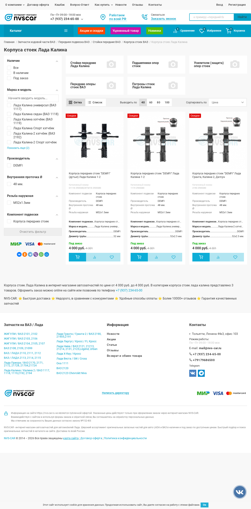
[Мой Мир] (46, 254)
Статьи (112, 344)
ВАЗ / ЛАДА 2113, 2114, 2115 (22, 357)
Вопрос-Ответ (79, 4)
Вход (219, 4)
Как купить (102, 4)
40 (143, 102)
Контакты (155, 4)
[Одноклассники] (24, 254)
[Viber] (35, 254)
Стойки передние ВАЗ (106, 42)
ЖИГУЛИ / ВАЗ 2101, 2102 (20, 333)
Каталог (16, 31)
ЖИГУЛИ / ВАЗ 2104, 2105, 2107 (24, 343)
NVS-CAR (9, 438)
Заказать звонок (163, 19)
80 (158, 102)
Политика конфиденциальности (125, 438)
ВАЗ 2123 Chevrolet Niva (71, 373)
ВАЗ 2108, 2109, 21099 (18, 348)
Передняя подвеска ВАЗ (73, 42)
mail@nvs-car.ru (210, 348)
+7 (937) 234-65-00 (64, 19)
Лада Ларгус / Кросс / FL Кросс (76, 341)
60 (151, 102)
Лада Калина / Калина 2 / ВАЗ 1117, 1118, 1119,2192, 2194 (27, 371)
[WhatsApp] (41, 254)
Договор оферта (38, 4)
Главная (9, 42)
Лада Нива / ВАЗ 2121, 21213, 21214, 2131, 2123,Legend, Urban (76, 347)
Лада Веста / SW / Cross (71, 358)
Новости (121, 4)
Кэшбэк (60, 4)
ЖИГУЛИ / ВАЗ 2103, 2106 (20, 338)
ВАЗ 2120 (62, 368)
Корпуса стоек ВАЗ (136, 42)
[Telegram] (30, 254)
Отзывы (137, 4)
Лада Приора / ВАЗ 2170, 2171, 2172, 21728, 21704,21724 (23, 364)
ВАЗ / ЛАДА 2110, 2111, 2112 (22, 353)
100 (167, 102)
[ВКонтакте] (19, 254)
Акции (111, 339)
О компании (13, 4)
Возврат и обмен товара (124, 355)
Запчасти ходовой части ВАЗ (36, 42)
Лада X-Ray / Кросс (68, 353)
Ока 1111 (62, 363)
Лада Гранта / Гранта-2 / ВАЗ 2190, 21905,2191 (78, 335)
